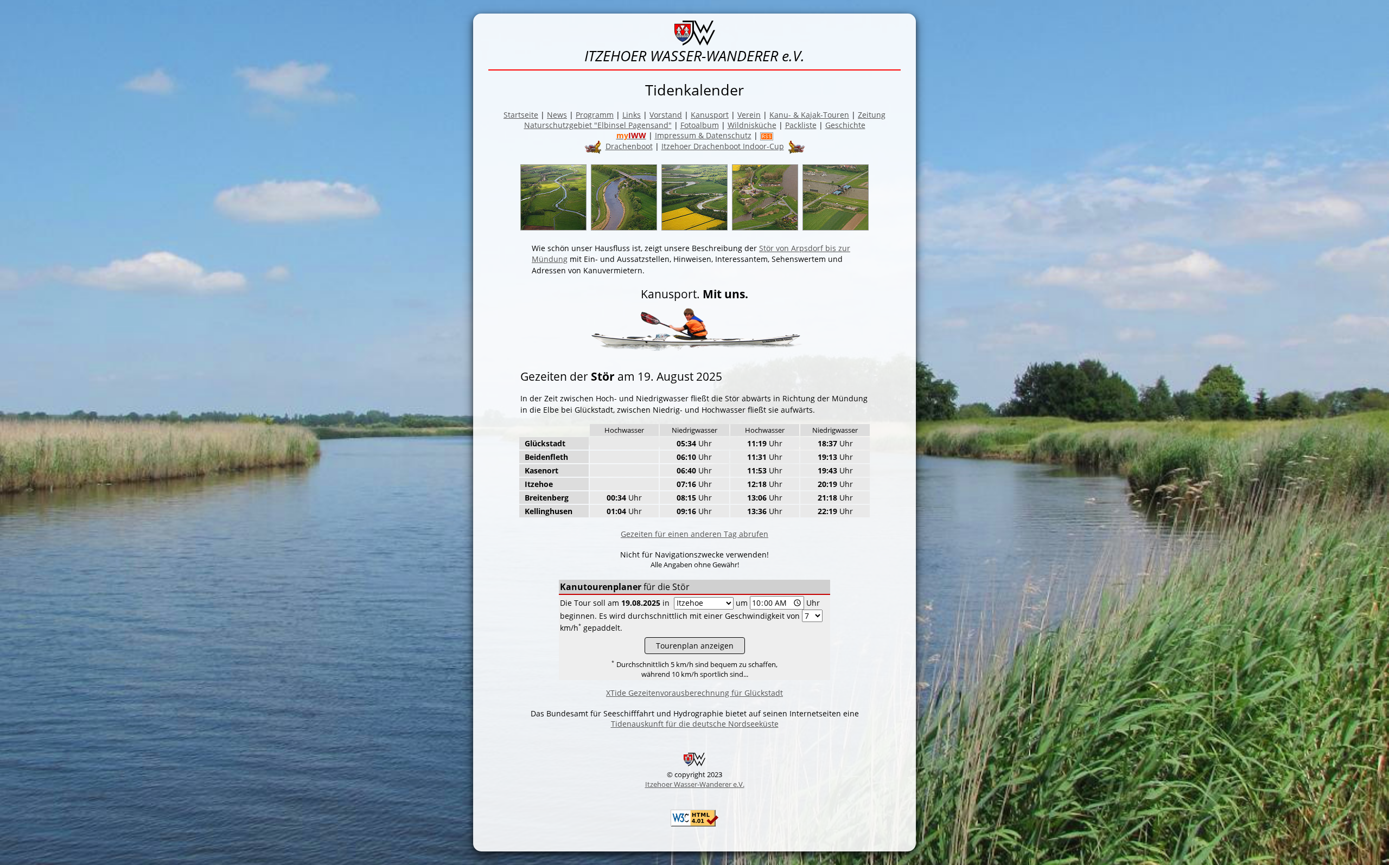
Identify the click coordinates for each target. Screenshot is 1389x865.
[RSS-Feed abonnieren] (766, 135)
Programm (595, 115)
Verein (749, 115)
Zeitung (871, 115)
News (557, 115)
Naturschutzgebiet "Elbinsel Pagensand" (598, 125)
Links (631, 115)
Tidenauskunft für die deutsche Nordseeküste (695, 724)
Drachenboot (629, 146)
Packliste (801, 125)
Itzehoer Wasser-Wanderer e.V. (694, 784)
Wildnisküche (752, 125)
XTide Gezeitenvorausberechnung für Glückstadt (694, 693)
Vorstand (665, 115)
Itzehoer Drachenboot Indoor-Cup (722, 146)
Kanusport (710, 115)
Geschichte (845, 125)
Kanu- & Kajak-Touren (809, 115)
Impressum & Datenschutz (703, 135)
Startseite (521, 115)
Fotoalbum (699, 125)
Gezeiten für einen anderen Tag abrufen (694, 534)
